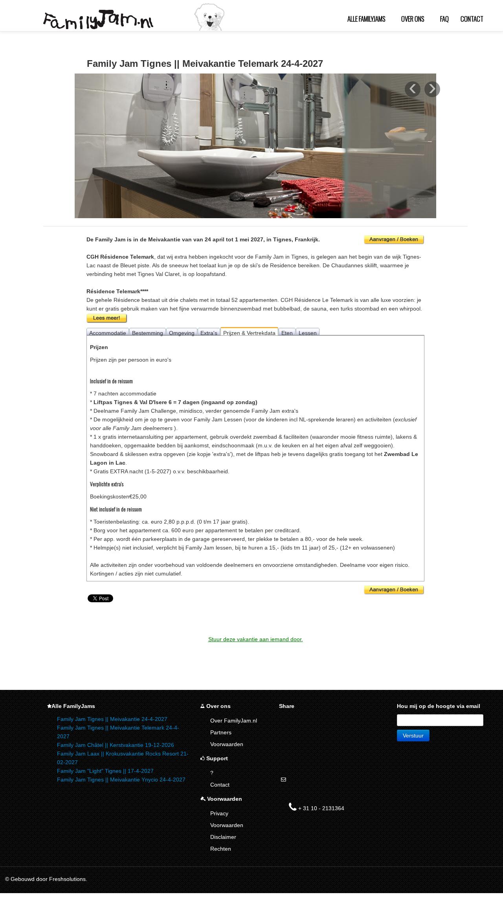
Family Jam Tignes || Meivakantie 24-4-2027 (112, 719)
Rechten (220, 849)
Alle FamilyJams (366, 19)
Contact (472, 19)
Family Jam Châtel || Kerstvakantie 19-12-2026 (115, 745)
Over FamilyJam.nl (233, 720)
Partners (220, 732)
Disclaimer (223, 837)
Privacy (219, 813)
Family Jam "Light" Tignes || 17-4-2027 (105, 771)
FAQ (444, 19)
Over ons (412, 19)
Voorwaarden (226, 744)
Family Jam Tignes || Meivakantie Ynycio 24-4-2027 (121, 779)
